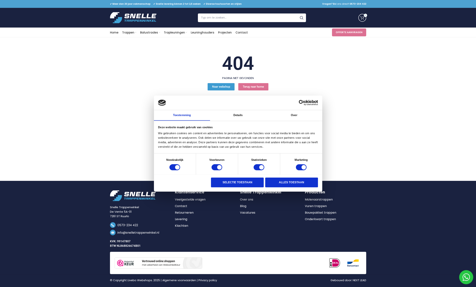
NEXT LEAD (359, 280)
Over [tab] (294, 115)
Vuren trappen (316, 206)
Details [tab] (238, 115)
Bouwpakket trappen (320, 213)
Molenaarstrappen (319, 199)
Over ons (246, 199)
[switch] (217, 167)
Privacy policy (207, 280)
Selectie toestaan (237, 182)
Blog (243, 206)
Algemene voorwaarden (179, 280)
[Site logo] (133, 17)
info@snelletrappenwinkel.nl (138, 232)
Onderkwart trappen (320, 219)
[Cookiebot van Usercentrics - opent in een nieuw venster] (301, 102)
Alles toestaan (291, 182)
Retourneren (184, 213)
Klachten (181, 226)
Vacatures (247, 213)
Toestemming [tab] (182, 115)
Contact (181, 206)
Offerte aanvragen (349, 32)
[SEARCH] (301, 17)
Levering (181, 219)
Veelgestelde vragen (190, 199)
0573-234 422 (127, 225)
